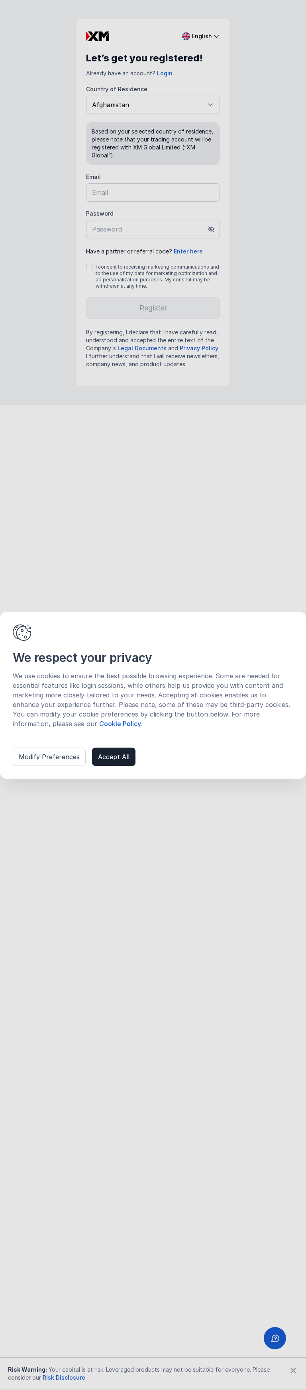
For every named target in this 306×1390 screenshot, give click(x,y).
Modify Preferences (49, 757)
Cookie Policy (120, 724)
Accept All (113, 757)
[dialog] (153, 695)
